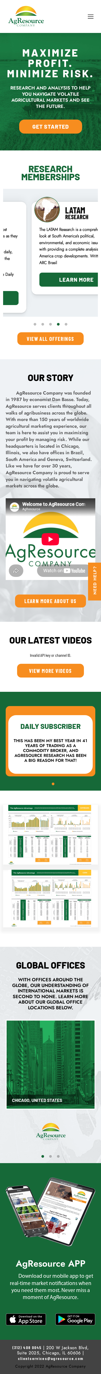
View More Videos (50, 670)
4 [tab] (58, 324)
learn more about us (50, 601)
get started (50, 126)
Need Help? (95, 580)
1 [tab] (35, 324)
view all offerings (50, 338)
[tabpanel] (50, 248)
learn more (50, 279)
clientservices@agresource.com (50, 1358)
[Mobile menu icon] (90, 16)
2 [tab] (42, 324)
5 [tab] (66, 324)
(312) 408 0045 (27, 1347)
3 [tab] (50, 324)
